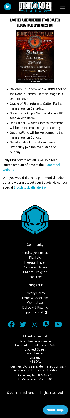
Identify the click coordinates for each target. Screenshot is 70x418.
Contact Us (35, 303)
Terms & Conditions (35, 298)
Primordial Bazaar (35, 267)
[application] (55, 411)
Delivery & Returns (35, 307)
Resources (35, 277)
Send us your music (35, 253)
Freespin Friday (35, 262)
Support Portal (33, 312)
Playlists (35, 257)
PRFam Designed (35, 272)
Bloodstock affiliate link (30, 187)
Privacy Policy (35, 293)
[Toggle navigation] (62, 7)
